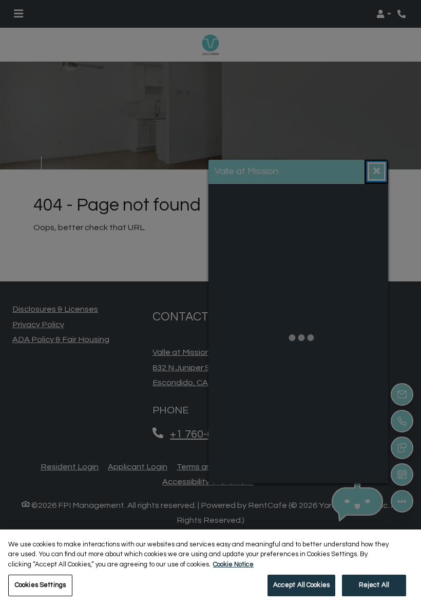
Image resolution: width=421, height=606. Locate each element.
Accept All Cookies (301, 585)
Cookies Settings (40, 585)
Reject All (374, 585)
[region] (210, 567)
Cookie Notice (233, 564)
